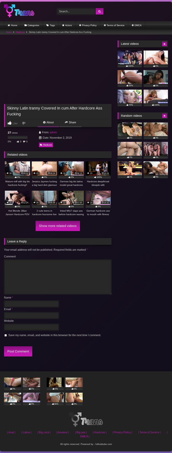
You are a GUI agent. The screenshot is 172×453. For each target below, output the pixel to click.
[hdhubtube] (26, 11)
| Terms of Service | (149, 432)
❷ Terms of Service (114, 25)
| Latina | (26, 432)
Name (8, 297)
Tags (52, 25)
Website (9, 320)
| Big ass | (81, 432)
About (50, 122)
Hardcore (20, 32)
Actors (68, 25)
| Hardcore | (99, 432)
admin (53, 132)
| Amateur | (62, 432)
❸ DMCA (136, 25)
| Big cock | (43, 432)
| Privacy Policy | (122, 432)
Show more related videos (58, 226)
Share (72, 122)
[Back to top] (161, 443)
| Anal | (11, 432)
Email (8, 309)
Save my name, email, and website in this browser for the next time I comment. (54, 335)
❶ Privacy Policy (88, 25)
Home (14, 25)
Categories (33, 25)
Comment (10, 256)
